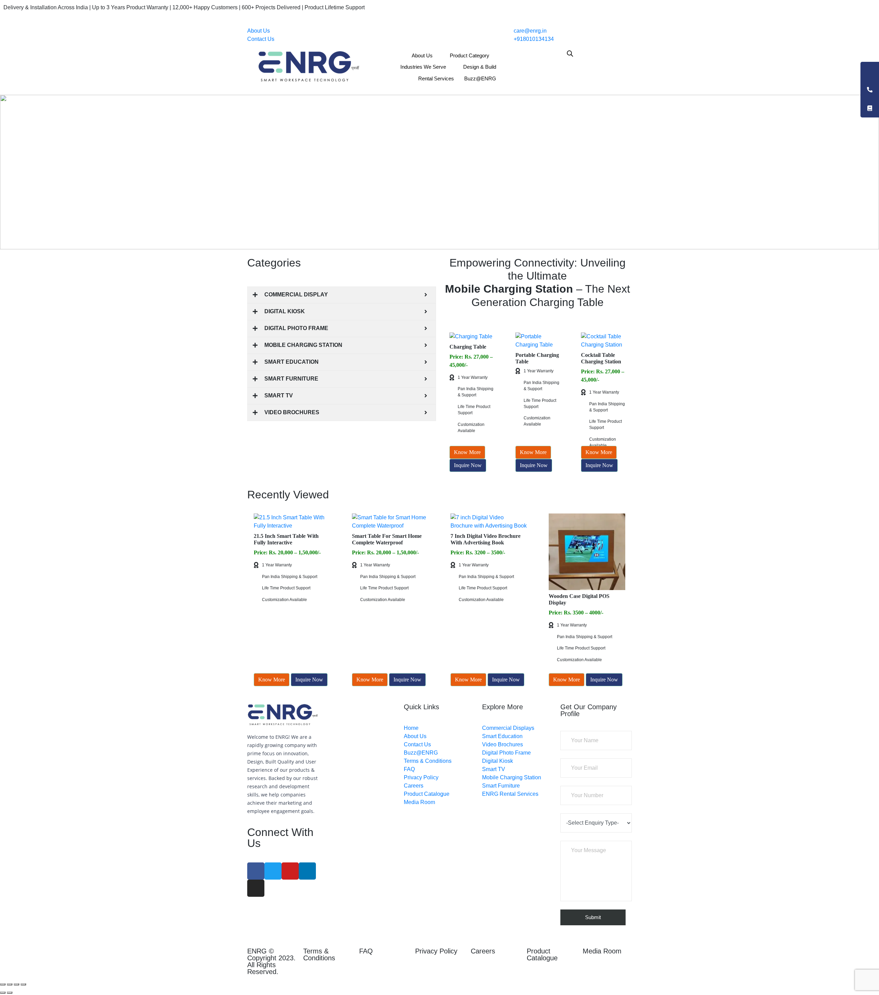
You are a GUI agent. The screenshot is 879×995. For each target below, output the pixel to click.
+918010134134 (533, 39)
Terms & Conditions (319, 954)
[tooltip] (869, 71)
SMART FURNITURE (291, 379)
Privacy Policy (436, 951)
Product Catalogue (542, 954)
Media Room (602, 951)
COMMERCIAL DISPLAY (296, 294)
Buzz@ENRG (480, 78)
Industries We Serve (423, 67)
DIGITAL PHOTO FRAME (296, 328)
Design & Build (479, 67)
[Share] (9, 984)
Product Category (469, 55)
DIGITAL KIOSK (284, 311)
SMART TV (278, 395)
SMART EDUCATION (291, 362)
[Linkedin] (307, 871)
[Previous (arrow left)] (2, 993)
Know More (467, 452)
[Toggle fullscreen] (16, 984)
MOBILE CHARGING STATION (303, 345)
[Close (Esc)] (2, 984)
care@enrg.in (529, 31)
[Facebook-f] (255, 871)
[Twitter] (273, 871)
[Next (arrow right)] (9, 993)
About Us (258, 31)
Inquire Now (468, 465)
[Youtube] (290, 871)
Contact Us (260, 39)
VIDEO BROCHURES (291, 412)
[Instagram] (255, 888)
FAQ (366, 951)
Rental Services (436, 78)
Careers (483, 951)
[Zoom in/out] (23, 984)
